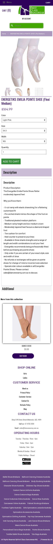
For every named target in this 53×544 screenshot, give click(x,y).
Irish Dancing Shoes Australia (14, 521)
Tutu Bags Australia (39, 534)
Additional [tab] (8, 288)
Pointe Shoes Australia (41, 530)
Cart (47, 2)
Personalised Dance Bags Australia (16, 530)
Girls (25, 373)
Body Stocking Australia (40, 481)
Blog (25, 409)
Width (3, 137)
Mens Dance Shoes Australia (26, 525)
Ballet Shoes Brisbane (11, 477)
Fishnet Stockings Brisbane (38, 503)
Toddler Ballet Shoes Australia (18, 534)
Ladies (25, 377)
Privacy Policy (25, 392)
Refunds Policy (25, 405)
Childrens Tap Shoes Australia (37, 486)
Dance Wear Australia (40, 499)
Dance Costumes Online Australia (17, 499)
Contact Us (25, 400)
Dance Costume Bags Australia (26, 495)
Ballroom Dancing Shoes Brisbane (16, 481)
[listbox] (26, 276)
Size (3, 126)
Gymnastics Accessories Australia (26, 512)
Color (3, 115)
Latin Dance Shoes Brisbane (39, 521)
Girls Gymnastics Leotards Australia (37, 508)
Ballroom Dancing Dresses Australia (36, 477)
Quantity (5, 147)
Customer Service (25, 396)
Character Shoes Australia (14, 486)
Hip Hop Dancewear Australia (39, 516)
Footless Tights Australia (11, 508)
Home (4, 34)
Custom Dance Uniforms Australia (26, 490)
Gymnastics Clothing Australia (14, 516)
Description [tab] (10, 172)
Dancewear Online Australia (15, 503)
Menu (9, 2)
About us (25, 388)
